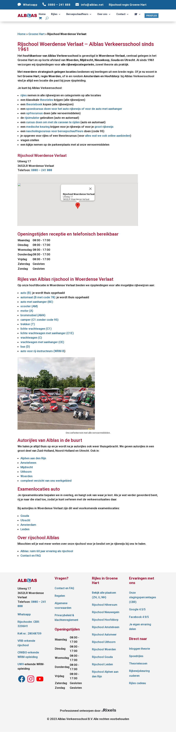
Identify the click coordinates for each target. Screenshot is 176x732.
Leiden (24, 529)
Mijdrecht (26, 467)
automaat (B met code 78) (37, 297)
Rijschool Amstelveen (105, 627)
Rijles (54, 14)
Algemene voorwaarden (63, 605)
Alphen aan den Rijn (33, 458)
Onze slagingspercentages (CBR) (142, 597)
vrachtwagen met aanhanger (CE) (42, 342)
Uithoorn (26, 471)
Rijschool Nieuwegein (105, 612)
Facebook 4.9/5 (139, 617)
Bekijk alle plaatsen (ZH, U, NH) (104, 595)
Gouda (24, 515)
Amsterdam (28, 524)
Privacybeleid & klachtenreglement (66, 618)
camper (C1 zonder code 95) (39, 319)
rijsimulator (32, 117)
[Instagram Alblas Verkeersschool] (22, 682)
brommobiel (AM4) (32, 315)
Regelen (60, 595)
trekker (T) (27, 324)
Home (42, 14)
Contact (120, 14)
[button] (77, 205)
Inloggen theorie (139, 648)
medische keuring (38, 126)
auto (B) (25, 292)
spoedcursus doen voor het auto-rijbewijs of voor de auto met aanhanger (74, 108)
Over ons (102, 14)
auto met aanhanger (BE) (36, 301)
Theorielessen (138, 663)
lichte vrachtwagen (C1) (36, 328)
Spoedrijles (136, 656)
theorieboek (34, 104)
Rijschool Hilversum (104, 604)
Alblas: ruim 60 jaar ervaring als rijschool (46, 551)
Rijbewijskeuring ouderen (139, 673)
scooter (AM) (29, 306)
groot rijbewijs (104, 126)
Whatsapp (24, 614)
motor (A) (26, 310)
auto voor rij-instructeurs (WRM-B (42, 351)
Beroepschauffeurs (77, 14)
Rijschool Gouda (102, 657)
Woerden (26, 476)
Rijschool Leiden (102, 664)
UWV (21, 664)
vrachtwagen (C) (31, 337)
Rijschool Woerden (104, 649)
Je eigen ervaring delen (140, 627)
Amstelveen (28, 462)
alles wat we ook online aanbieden (107, 135)
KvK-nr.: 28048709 (29, 633)
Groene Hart (36, 34)
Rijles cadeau (137, 683)
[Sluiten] (90, 189)
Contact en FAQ (30, 555)
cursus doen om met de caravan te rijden (53, 122)
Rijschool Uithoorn (104, 642)
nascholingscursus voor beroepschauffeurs (54, 131)
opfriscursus (34, 113)
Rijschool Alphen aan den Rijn (105, 674)
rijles (23, 95)
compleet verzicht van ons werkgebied (46, 480)
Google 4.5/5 (137, 609)
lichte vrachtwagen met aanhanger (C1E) (47, 333)
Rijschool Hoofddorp (105, 619)
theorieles (46, 99)
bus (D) (25, 346)
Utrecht (25, 520)
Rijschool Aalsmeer (104, 634)
